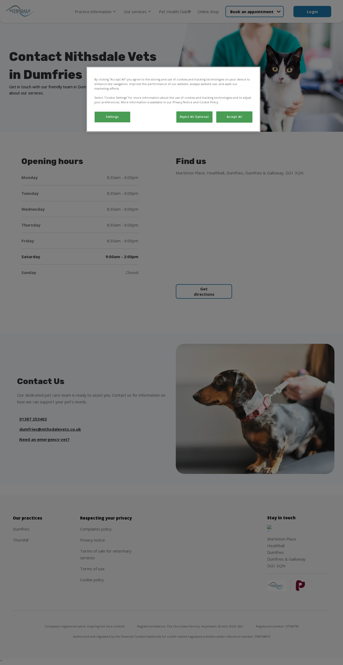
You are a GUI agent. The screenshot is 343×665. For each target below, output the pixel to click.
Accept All (234, 117)
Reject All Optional (194, 117)
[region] (173, 99)
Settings (112, 117)
